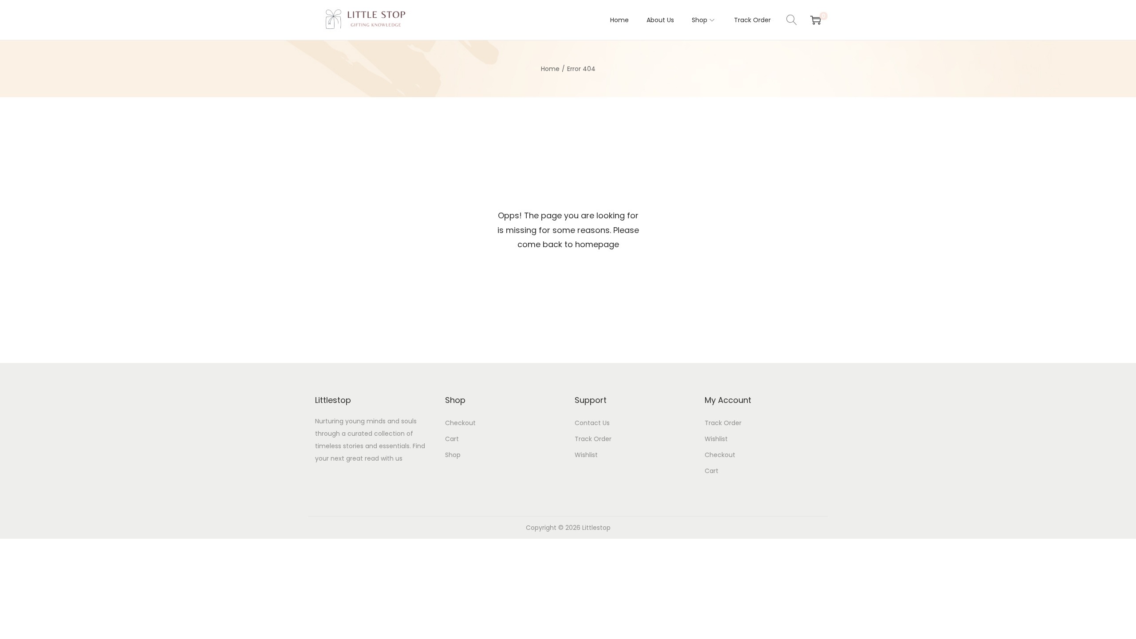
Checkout (460, 422)
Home (550, 68)
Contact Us (592, 422)
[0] (815, 20)
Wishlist (586, 454)
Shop (453, 454)
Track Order (593, 438)
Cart (452, 438)
